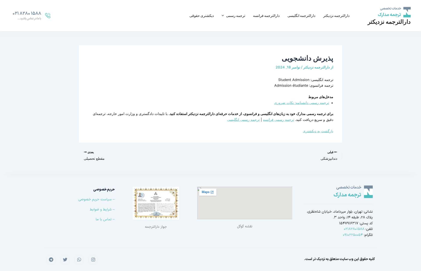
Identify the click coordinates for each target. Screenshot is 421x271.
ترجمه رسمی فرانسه (278, 119)
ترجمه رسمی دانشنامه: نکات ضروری (301, 103)
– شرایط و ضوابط (102, 209)
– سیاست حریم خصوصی (96, 199)
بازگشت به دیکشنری (318, 131)
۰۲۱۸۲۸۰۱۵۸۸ (354, 229)
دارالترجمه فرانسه (266, 15)
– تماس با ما (105, 219)
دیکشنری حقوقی (201, 15)
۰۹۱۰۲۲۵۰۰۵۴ (353, 235)
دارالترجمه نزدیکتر (389, 21)
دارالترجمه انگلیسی (301, 15)
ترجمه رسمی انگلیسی (243, 119)
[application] (224, 15)
